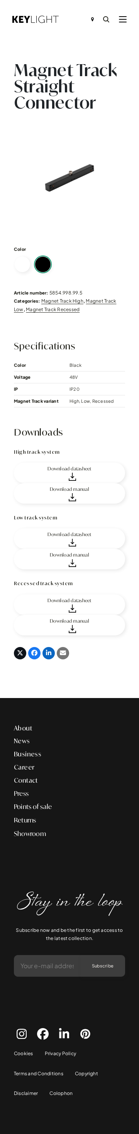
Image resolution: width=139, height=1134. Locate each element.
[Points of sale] (92, 19)
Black (43, 264)
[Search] (106, 19)
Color (20, 249)
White (22, 264)
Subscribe (103, 965)
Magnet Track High (62, 301)
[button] (123, 19)
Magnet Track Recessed (53, 309)
